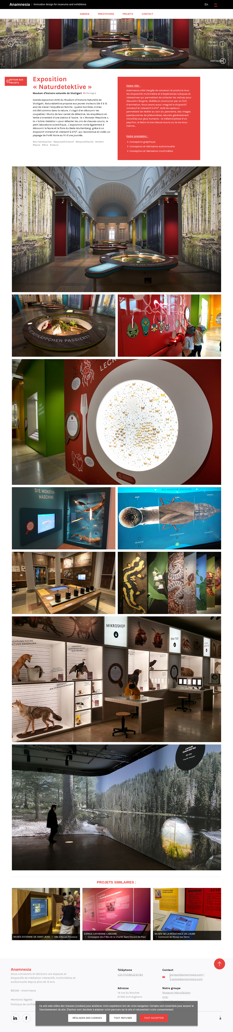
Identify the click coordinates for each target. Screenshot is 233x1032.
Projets (128, 13)
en (206, 4)
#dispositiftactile (84, 141)
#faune (36, 145)
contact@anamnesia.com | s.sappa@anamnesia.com (187, 977)
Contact (147, 13)
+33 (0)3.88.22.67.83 (130, 974)
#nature (54, 145)
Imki (165, 997)
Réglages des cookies (87, 1018)
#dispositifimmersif (63, 141)
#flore (45, 145)
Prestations (106, 13)
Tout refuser (123, 1018)
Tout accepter (154, 1018)
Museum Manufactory (176, 992)
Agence (84, 13)
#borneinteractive (42, 141)
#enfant (99, 141)
